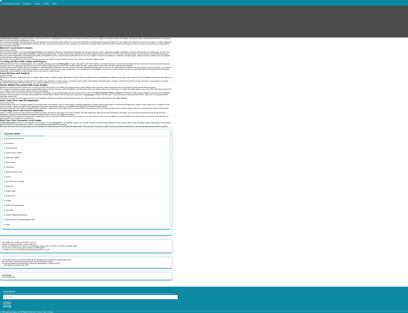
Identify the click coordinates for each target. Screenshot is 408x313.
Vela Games (10, 167)
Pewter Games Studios (14, 153)
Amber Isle (9, 186)
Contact (50, 312)
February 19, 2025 (22, 265)
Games (37, 4)
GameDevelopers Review (11, 4)
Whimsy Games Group (14, 172)
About (55, 4)
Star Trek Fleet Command (15, 181)
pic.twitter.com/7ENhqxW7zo (35, 248)
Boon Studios (10, 162)
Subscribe (7, 303)
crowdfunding (89, 94)
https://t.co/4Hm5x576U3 (51, 263)
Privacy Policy (42, 312)
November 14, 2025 (43, 250)
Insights (46, 4)
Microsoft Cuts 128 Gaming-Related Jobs (20, 220)
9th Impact (9, 210)
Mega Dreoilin (11, 191)
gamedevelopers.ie (12, 312)
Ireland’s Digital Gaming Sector (16, 215)
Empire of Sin (10, 196)
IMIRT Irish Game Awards (15, 205)
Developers (27, 4)
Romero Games (11, 148)
